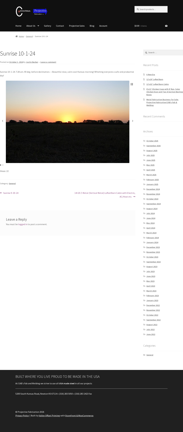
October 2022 (152, 315)
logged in (22, 224)
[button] (3, 121)
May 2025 (150, 165)
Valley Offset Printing (49, 415)
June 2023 (150, 276)
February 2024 (152, 237)
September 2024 (153, 203)
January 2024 (152, 242)
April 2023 (150, 286)
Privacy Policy (22, 415)
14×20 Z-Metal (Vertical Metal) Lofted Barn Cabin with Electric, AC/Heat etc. (104, 194)
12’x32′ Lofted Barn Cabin (157, 84)
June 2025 (150, 160)
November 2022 (153, 310)
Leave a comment (48, 62)
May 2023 (150, 281)
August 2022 (151, 324)
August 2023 (151, 266)
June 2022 (150, 334)
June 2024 (150, 218)
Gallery (47, 25)
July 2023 (150, 271)
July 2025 (150, 155)
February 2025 (152, 179)
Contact (60, 25)
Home (18, 25)
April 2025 (150, 170)
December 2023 (153, 247)
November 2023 (153, 252)
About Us (30, 25)
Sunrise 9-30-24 (10, 193)
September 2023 (153, 262)
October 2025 (152, 141)
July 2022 (150, 329)
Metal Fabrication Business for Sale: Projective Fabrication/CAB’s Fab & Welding (162, 102)
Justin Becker (32, 62)
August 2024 (151, 208)
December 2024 (153, 189)
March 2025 (151, 174)
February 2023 (152, 295)
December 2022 (153, 305)
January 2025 (152, 184)
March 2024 (151, 233)
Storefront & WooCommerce (79, 415)
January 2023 (152, 300)
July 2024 (150, 213)
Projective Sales (77, 25)
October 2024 (152, 199)
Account (103, 25)
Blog (92, 25)
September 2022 (153, 320)
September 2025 (153, 145)
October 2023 (152, 257)
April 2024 (150, 228)
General (29, 36)
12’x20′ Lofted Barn (154, 79)
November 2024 (153, 194)
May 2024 (150, 223)
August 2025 (151, 150)
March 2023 (151, 291)
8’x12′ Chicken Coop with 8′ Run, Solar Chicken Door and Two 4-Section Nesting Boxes (164, 92)
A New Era (150, 74)
